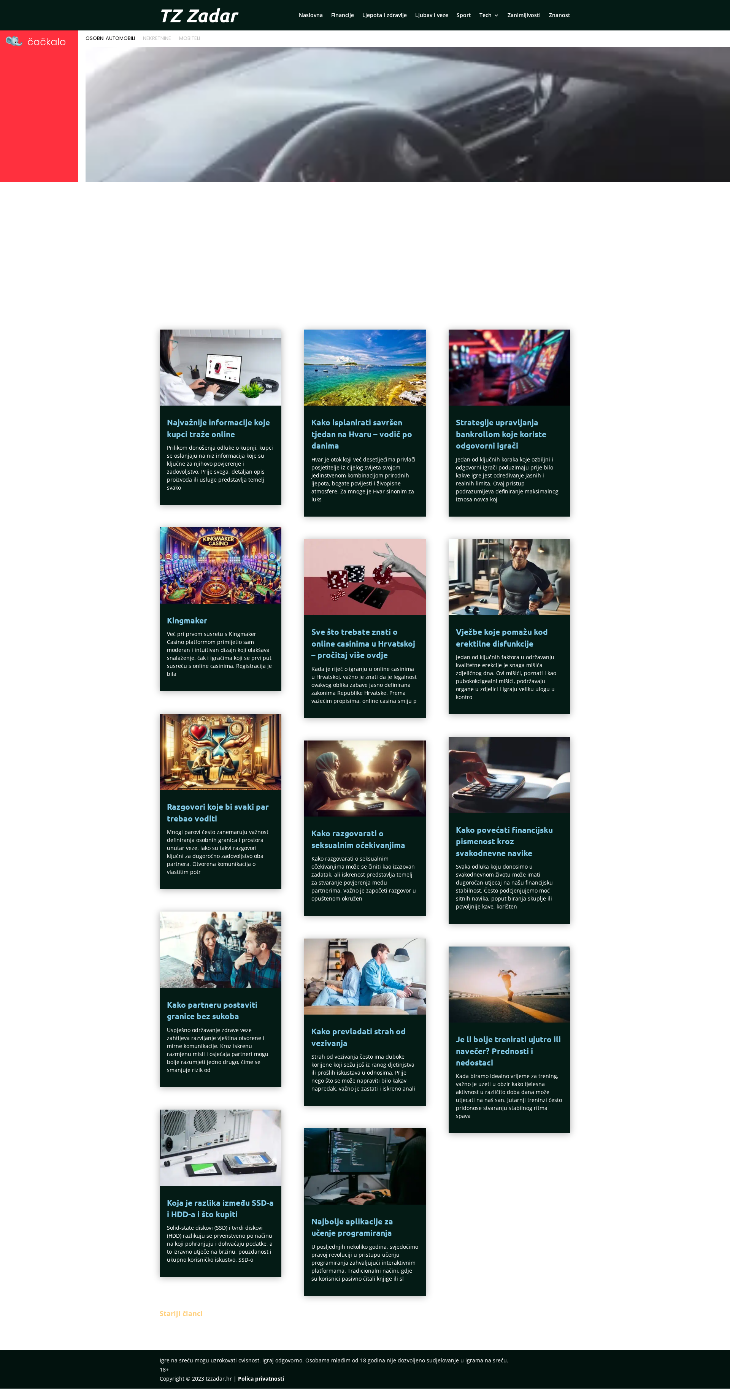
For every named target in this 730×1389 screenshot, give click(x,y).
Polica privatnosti (261, 1378)
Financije (342, 16)
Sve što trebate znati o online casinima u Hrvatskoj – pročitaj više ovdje (363, 643)
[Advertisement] (365, 242)
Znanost (559, 16)
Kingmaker (187, 620)
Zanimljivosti (524, 16)
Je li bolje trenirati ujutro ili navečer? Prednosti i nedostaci (508, 1050)
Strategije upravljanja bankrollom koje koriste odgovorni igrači (501, 433)
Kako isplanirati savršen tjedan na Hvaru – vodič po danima (361, 433)
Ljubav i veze (431, 16)
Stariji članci (181, 1313)
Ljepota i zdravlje (384, 16)
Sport (464, 16)
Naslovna (311, 16)
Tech (485, 16)
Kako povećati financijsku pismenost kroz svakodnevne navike (504, 841)
